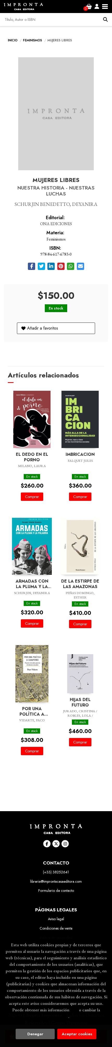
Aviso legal (56, 919)
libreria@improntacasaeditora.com (56, 881)
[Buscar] (105, 19)
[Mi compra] (89, 6)
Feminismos (33, 40)
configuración (55, 1016)
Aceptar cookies (77, 1034)
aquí (74, 1010)
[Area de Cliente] (97, 6)
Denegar (35, 1034)
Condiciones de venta (56, 928)
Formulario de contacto (56, 890)
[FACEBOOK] (47, 844)
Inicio (12, 40)
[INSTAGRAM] (65, 844)
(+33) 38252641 (56, 872)
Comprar (32, 496)
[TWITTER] (56, 844)
